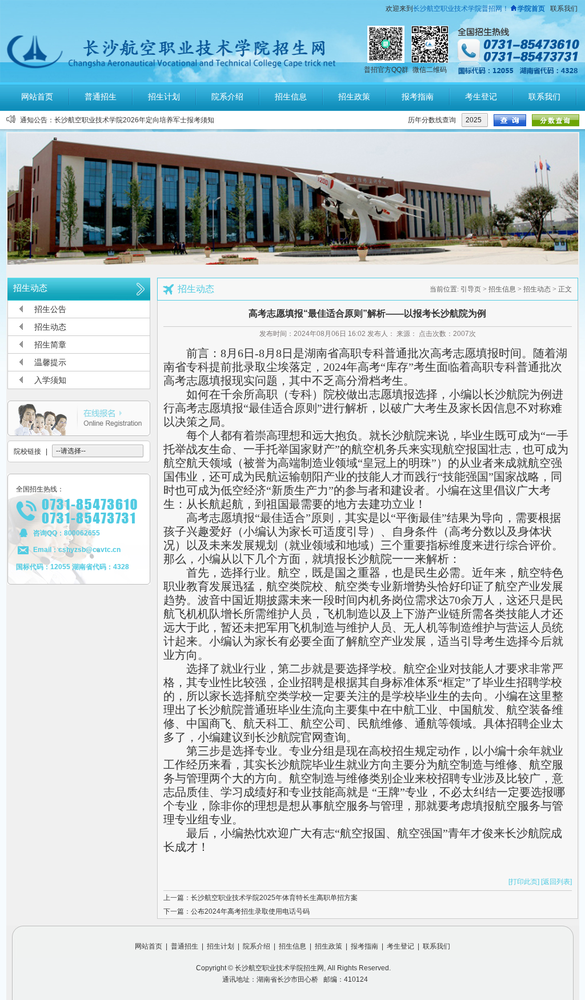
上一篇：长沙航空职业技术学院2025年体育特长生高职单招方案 (260, 898)
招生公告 (50, 309)
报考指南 (364, 946)
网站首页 (148, 946)
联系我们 (564, 9)
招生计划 (220, 946)
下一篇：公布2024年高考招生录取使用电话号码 (236, 911)
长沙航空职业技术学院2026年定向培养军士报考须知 (134, 120)
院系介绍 (256, 946)
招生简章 (50, 344)
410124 (356, 979)
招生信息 (502, 289)
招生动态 (50, 326)
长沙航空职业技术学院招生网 (279, 968)
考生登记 (400, 946)
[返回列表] (556, 882)
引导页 (470, 289)
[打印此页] (523, 882)
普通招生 (184, 946)
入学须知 (50, 380)
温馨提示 (50, 362)
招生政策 (328, 946)
